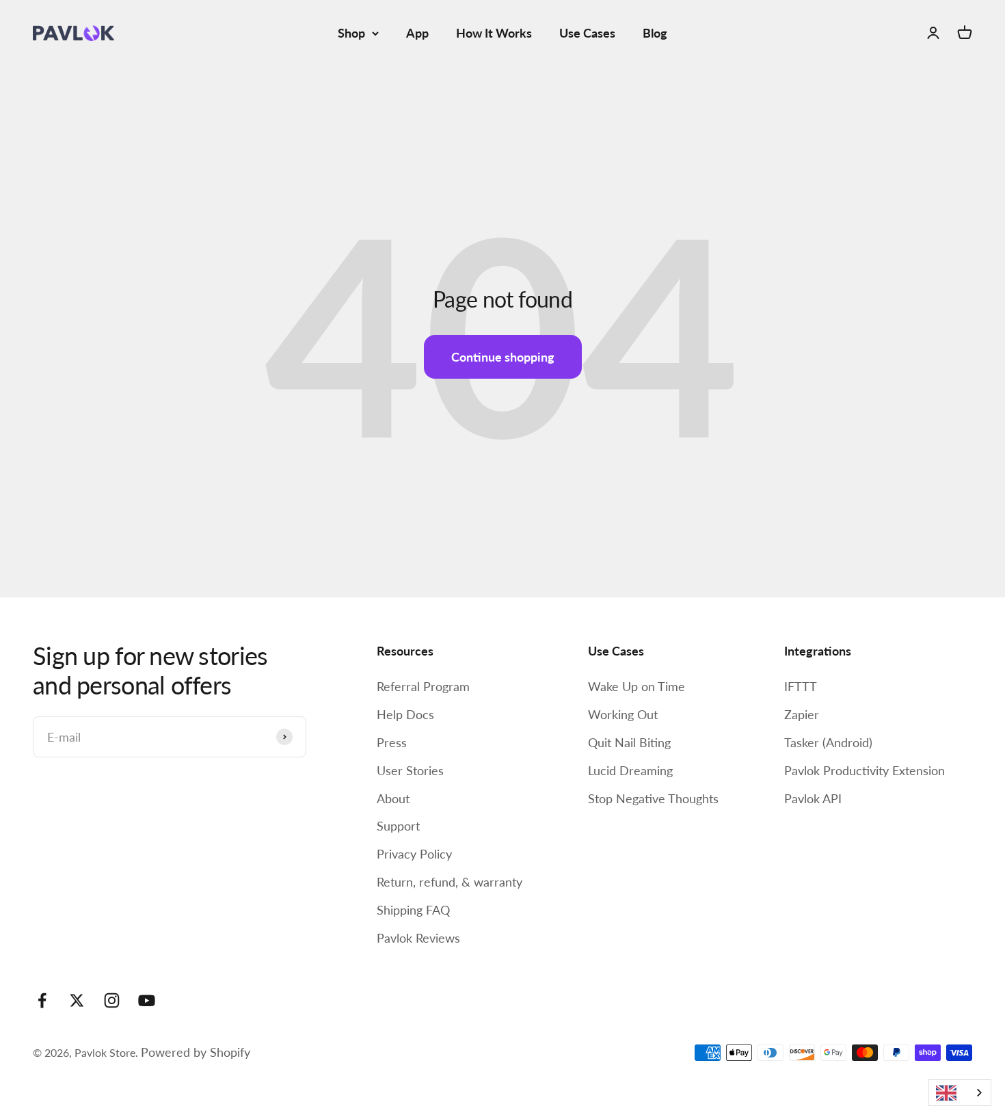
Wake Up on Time (636, 686)
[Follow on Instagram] (112, 1000)
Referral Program (423, 686)
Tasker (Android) (828, 742)
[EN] (960, 1092)
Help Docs (405, 714)
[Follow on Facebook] (42, 1000)
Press (392, 742)
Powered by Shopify (195, 1052)
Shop (351, 32)
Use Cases (587, 32)
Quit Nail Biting (629, 742)
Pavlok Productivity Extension (864, 770)
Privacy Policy (414, 853)
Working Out (623, 714)
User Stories (410, 770)
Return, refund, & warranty (449, 881)
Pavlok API (813, 798)
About (393, 798)
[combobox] (959, 1092)
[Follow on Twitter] (77, 1000)
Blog (655, 32)
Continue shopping (502, 356)
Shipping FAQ (413, 909)
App (417, 32)
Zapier (801, 714)
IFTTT (800, 686)
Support (398, 825)
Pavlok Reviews (418, 937)
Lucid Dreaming (630, 770)
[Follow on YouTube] (146, 1000)
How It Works (494, 32)
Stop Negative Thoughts (653, 798)
